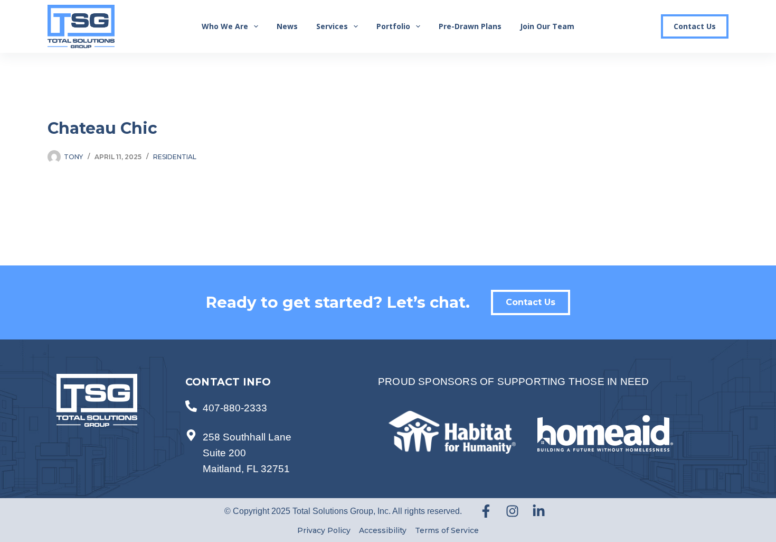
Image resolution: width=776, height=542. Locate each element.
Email (511, 169)
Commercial (530, 396)
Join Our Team (547, 26)
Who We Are (225, 26)
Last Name (519, 241)
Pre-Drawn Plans (470, 26)
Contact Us (695, 26)
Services (332, 26)
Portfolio (393, 26)
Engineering (530, 419)
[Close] (716, 102)
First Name (519, 205)
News (287, 26)
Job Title (515, 313)
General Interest (535, 430)
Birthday (515, 349)
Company (517, 277)
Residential (174, 157)
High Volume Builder (540, 441)
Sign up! (608, 498)
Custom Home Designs (544, 408)
